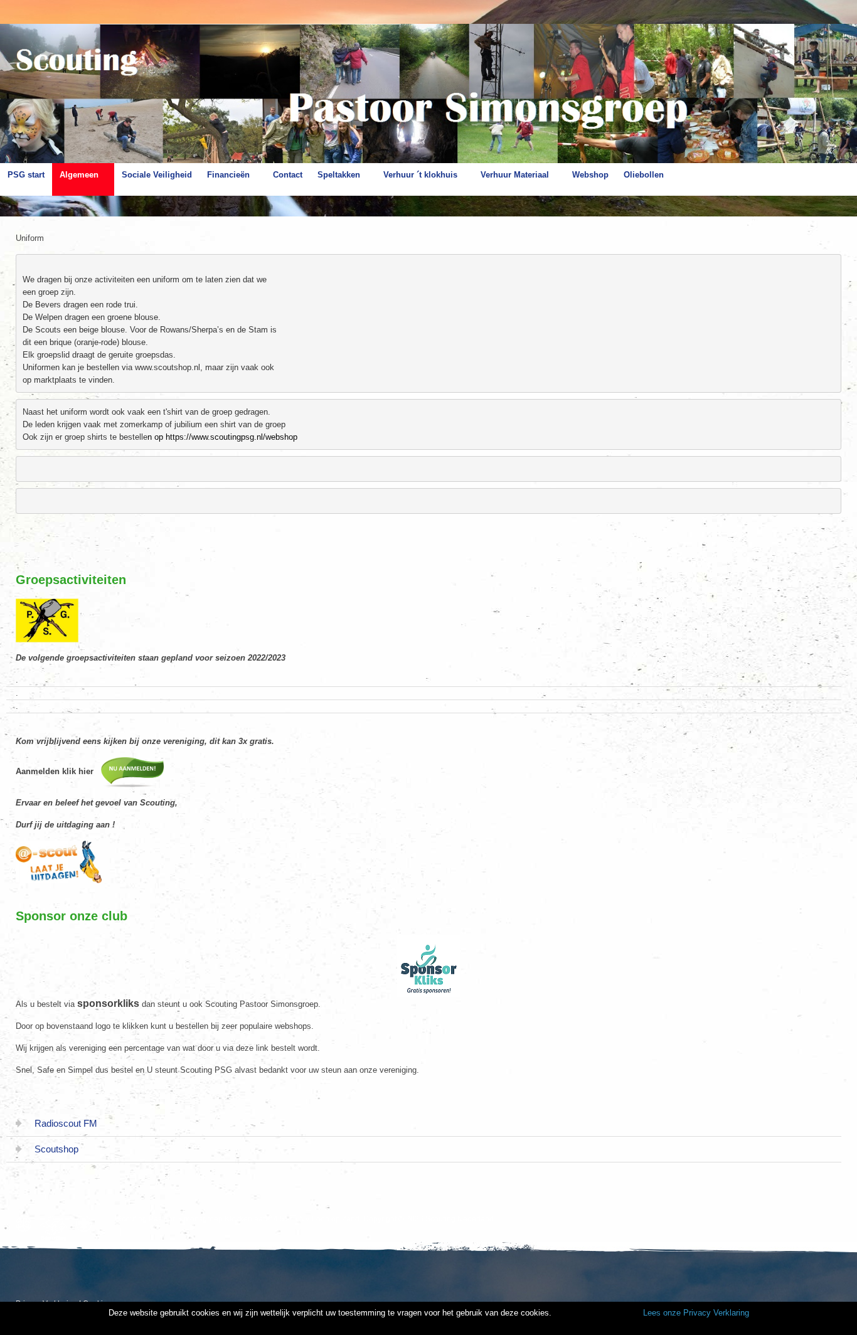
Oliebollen (644, 174)
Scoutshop (56, 1149)
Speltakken (338, 174)
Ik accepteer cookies (596, 1313)
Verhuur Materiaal (515, 174)
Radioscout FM (66, 1123)
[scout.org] (87, 1223)
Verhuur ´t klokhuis (420, 174)
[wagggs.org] (27, 1223)
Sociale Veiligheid (157, 174)
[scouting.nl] (56, 1228)
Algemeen (79, 174)
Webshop (590, 174)
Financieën (228, 174)
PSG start (26, 174)
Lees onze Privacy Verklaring (696, 1312)
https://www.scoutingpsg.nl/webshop (231, 437)
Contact (287, 174)
